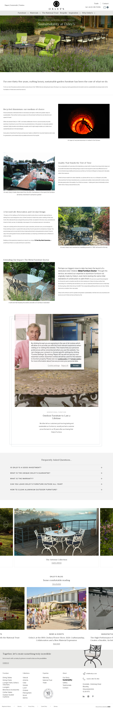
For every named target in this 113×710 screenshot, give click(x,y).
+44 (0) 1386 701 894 (92, 679)
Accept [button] (76, 365)
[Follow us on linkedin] (83, 696)
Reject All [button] (64, 365)
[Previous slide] (5, 524)
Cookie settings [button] (54, 365)
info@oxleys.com (91, 674)
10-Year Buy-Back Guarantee (42, 240)
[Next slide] (107, 524)
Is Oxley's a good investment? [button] (25, 468)
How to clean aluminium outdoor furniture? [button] (33, 490)
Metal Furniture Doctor (87, 271)
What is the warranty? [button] (22, 479)
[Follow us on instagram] (88, 696)
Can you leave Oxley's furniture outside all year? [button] (36, 484)
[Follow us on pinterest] (93, 696)
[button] (106, 7)
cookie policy (63, 359)
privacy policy (76, 359)
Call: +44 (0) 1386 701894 (93, 7)
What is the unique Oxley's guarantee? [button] (30, 473)
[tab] (56, 467)
